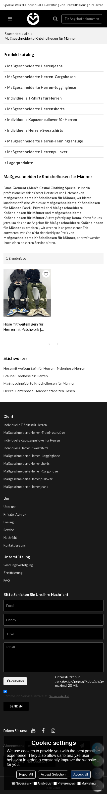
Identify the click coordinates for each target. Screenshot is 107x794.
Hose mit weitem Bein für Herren (28, 368)
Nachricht (10, 538)
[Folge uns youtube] (33, 731)
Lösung (8, 522)
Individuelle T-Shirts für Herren (25, 425)
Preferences (66, 783)
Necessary (23, 783)
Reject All (26, 774)
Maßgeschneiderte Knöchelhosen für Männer (39, 383)
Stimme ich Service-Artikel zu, (36, 696)
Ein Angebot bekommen (82, 19)
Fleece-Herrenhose (18, 391)
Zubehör (17, 681)
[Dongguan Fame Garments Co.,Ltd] (33, 18)
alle (27, 33)
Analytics (44, 783)
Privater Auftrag (14, 514)
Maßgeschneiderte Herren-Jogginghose (31, 456)
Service (8, 530)
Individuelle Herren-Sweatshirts (25, 448)
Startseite (13, 33)
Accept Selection (53, 774)
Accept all (80, 774)
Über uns (9, 507)
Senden (16, 706)
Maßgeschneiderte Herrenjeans (25, 487)
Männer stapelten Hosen (55, 391)
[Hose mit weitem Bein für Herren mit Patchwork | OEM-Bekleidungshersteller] (27, 293)
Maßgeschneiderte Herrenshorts (26, 463)
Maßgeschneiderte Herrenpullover (28, 479)
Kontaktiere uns (14, 545)
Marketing (88, 783)
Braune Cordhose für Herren (25, 376)
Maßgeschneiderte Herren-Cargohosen (31, 471)
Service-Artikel (59, 696)
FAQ (6, 580)
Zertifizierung (12, 573)
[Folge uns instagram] (53, 731)
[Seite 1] (49, 343)
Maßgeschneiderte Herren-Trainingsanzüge (34, 433)
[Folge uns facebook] (43, 731)
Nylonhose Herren (71, 368)
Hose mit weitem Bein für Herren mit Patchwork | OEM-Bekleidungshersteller (25, 327)
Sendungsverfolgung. (18, 565)
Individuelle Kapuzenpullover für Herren (31, 440)
